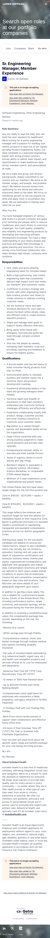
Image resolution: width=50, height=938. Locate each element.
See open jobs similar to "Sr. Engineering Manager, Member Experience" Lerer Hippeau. (23, 100)
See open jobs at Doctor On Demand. (26, 94)
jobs (8, 48)
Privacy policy (18, 918)
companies (19, 48)
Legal (21, 934)
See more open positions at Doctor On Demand (25, 893)
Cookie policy (31, 918)
